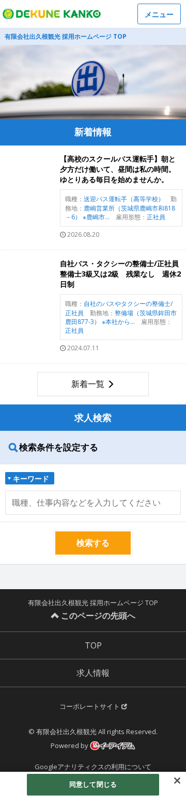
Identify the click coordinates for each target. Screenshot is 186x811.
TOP (93, 645)
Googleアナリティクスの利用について (93, 766)
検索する (93, 542)
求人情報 (93, 672)
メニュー (159, 14)
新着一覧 (87, 384)
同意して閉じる (93, 784)
